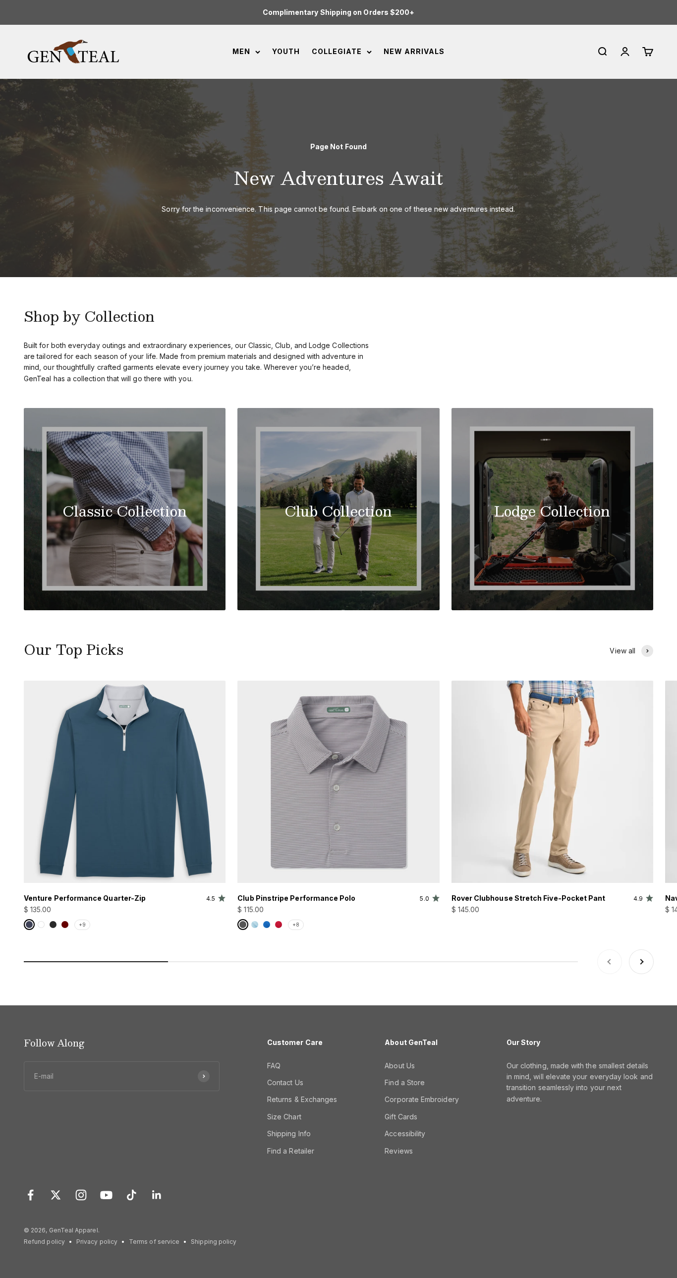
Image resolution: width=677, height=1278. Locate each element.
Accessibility (405, 1133)
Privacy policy (96, 1241)
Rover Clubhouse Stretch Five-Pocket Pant (528, 898)
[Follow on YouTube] (106, 1195)
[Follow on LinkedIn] (157, 1195)
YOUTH (286, 51)
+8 (295, 925)
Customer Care (295, 1042)
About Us (400, 1065)
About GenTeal (411, 1042)
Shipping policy (213, 1241)
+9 (82, 925)
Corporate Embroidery (421, 1099)
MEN (241, 51)
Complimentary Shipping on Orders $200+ (339, 12)
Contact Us (285, 1082)
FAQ (274, 1065)
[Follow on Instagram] (81, 1195)
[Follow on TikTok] (131, 1195)
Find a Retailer (290, 1151)
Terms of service (154, 1241)
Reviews (399, 1151)
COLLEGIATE (337, 51)
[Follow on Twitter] (55, 1195)
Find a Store (405, 1082)
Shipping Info (289, 1133)
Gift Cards (401, 1116)
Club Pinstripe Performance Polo (296, 898)
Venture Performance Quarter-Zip (85, 898)
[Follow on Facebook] (30, 1195)
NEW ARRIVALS (414, 51)
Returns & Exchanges (302, 1099)
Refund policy (44, 1241)
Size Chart (284, 1116)
